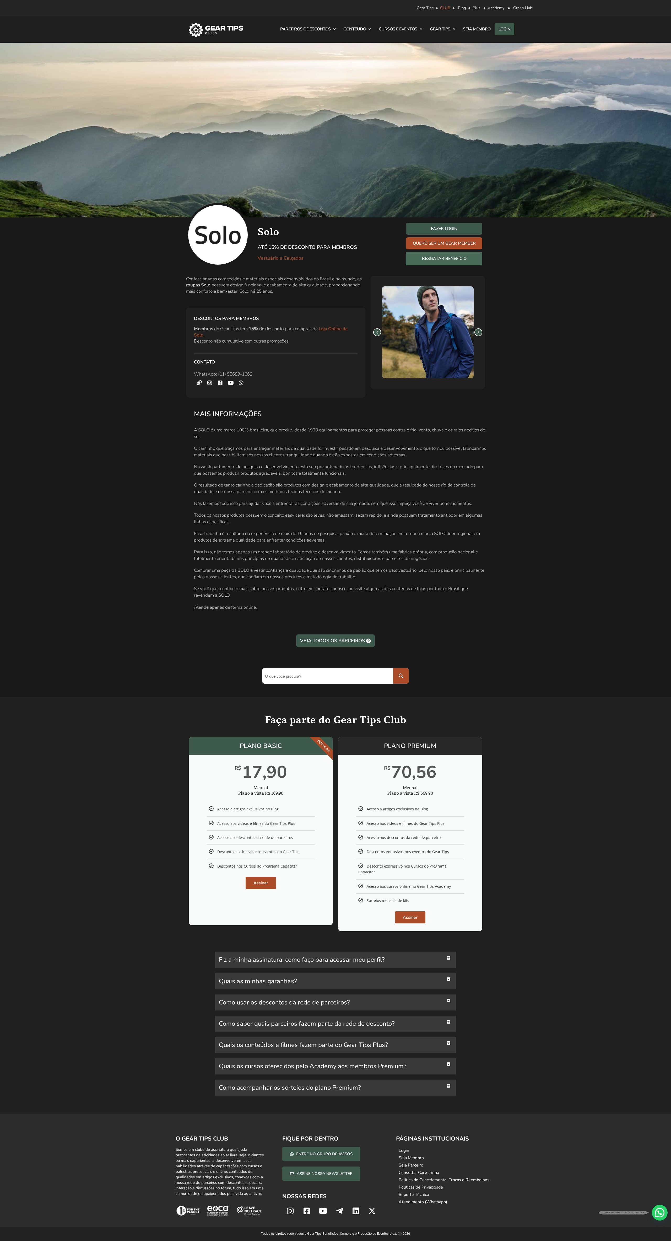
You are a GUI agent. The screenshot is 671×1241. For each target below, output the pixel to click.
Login (505, 29)
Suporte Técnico (414, 1194)
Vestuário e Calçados (281, 258)
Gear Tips (425, 7)
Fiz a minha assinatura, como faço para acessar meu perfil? (302, 959)
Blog (462, 7)
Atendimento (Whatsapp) (423, 1202)
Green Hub (522, 7)
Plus (476, 7)
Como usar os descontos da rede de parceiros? (284, 1002)
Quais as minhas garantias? (258, 981)
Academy (496, 7)
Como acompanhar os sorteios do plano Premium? (290, 1087)
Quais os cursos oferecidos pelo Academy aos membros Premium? (313, 1066)
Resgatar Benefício (444, 258)
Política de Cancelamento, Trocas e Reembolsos (444, 1180)
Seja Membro (477, 29)
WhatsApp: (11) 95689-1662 (223, 374)
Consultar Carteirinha (419, 1172)
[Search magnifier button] (401, 676)
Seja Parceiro (411, 1165)
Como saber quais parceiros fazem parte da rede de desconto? (307, 1023)
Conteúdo (354, 29)
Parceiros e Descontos (305, 29)
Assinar (260, 883)
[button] (377, 332)
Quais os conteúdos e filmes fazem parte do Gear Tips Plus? (303, 1045)
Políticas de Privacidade (421, 1187)
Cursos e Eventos (398, 29)
